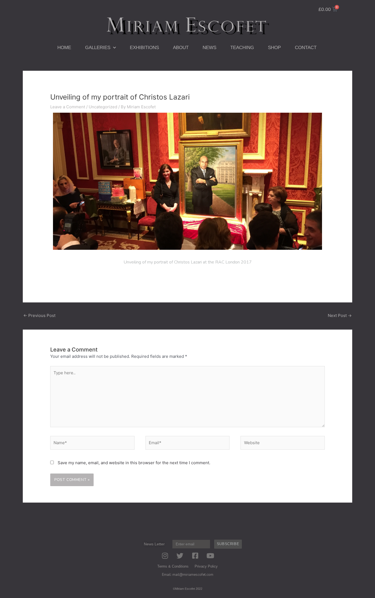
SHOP (274, 47)
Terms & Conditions (173, 566)
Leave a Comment (67, 106)
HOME (64, 47)
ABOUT (181, 47)
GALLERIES (97, 47)
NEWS (209, 47)
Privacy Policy (206, 566)
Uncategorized (103, 106)
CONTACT (306, 47)
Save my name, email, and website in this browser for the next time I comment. (134, 462)
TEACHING (242, 47)
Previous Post (39, 315)
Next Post (340, 315)
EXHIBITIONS (144, 47)
